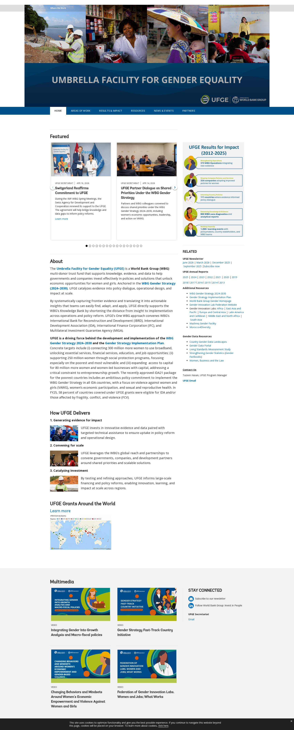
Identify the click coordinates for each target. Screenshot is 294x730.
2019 (234, 277)
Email (191, 619)
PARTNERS (188, 110)
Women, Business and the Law (207, 360)
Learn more (61, 218)
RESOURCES (138, 110)
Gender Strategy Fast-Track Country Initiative (145, 633)
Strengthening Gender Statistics (207, 353)
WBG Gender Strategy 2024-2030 (208, 293)
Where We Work (58, 8)
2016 (200, 282)
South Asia (196, 319)
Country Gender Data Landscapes (208, 341)
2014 (214, 282)
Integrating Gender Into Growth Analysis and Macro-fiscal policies (76, 633)
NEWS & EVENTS (164, 110)
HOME (58, 110)
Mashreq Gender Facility (203, 323)
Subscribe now (212, 266)
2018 (185, 282)
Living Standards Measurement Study (210, 349)
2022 (210, 277)
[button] (174, 187)
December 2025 (221, 262)
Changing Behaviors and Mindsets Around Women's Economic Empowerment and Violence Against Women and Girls (78, 699)
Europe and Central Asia (212, 312)
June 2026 (188, 262)
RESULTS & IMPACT (110, 110)
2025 (185, 277)
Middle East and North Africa (224, 316)
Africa (220, 308)
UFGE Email (189, 380)
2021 (218, 277)
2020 (226, 277)
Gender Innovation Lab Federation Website (213, 304)
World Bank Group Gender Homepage (210, 301)
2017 (192, 282)
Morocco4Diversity (200, 327)
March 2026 (202, 262)
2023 (202, 277)
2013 (222, 282)
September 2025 (192, 266)
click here (163, 725)
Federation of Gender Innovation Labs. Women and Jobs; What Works (145, 695)
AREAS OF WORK (80, 110)
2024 (193, 277)
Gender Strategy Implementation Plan (210, 297)
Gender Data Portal (200, 345)
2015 (207, 282)
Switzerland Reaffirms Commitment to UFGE (72, 191)
